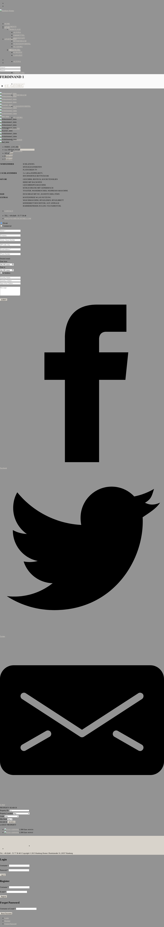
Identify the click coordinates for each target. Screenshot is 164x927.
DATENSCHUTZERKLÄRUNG (150, 842)
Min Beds (3, 819)
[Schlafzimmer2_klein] (8, 111)
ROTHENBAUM (19, 95)
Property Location (6, 813)
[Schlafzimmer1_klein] (8, 108)
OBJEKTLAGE (15, 29)
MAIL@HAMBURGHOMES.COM (17, 218)
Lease (2, 816)
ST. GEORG (18, 117)
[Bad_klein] (4, 116)
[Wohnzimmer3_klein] (8, 99)
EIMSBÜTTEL (19, 73)
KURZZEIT (17, 140)
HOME (7, 28)
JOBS (17, 842)
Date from (3, 261)
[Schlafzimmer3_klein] (8, 113)
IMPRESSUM (131, 842)
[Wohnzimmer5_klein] (8, 93)
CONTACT (8, 211)
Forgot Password (10, 924)
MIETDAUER (14, 50)
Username (4, 866)
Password (4, 870)
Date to (2, 267)
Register (7, 921)
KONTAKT (25, 842)
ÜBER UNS (8, 842)
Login (6, 918)
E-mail (3, 892)
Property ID (4, 810)
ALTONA (17, 61)
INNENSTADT (19, 38)
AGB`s (122, 842)
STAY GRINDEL (12, 829)
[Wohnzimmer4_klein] (8, 102)
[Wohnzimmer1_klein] (8, 96)
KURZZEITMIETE (27, 150)
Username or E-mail (8, 909)
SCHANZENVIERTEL (22, 106)
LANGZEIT (17, 55)
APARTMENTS (10, 39)
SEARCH (3, 822)
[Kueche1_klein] (6, 105)
